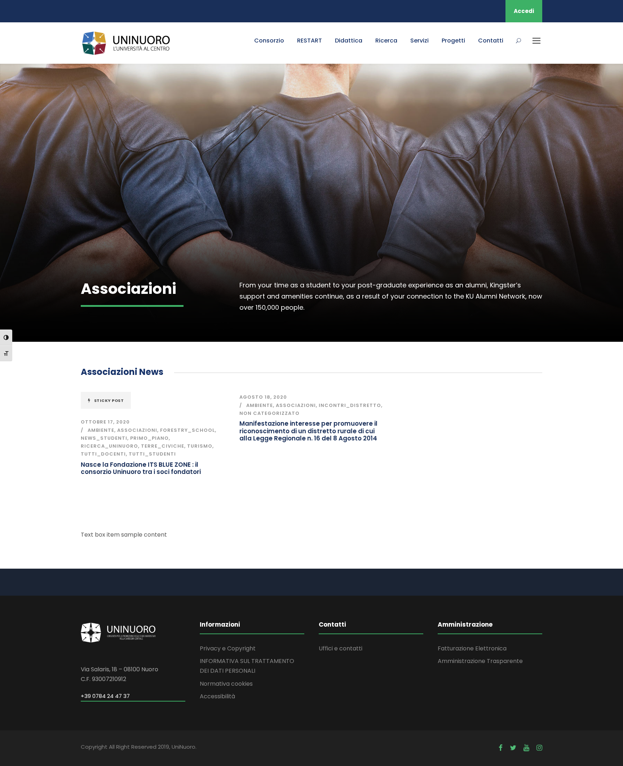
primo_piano (149, 438)
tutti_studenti (152, 454)
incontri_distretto (350, 405)
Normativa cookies (226, 684)
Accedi (524, 11)
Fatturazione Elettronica (472, 648)
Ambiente (101, 430)
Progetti (453, 40)
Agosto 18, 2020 (263, 397)
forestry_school (187, 430)
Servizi (419, 40)
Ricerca (386, 40)
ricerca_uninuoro (109, 446)
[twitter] (513, 748)
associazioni (137, 430)
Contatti (490, 40)
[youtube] (526, 748)
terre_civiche (162, 446)
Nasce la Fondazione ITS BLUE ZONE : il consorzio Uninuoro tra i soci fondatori (141, 468)
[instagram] (539, 748)
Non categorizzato (269, 413)
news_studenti (104, 438)
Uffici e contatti (340, 648)
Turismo (199, 446)
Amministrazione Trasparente (480, 661)
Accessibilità (217, 696)
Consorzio (269, 40)
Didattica (348, 40)
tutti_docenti (103, 454)
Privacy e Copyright (228, 648)
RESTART (309, 40)
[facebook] (501, 748)
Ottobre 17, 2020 (105, 421)
